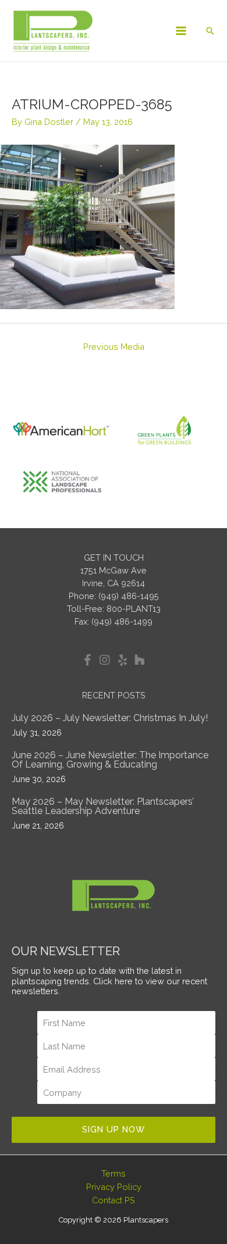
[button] (210, 31)
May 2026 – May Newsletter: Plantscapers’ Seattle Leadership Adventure (103, 806)
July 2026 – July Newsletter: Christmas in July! (110, 717)
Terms (113, 1173)
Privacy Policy (113, 1187)
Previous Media (113, 347)
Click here (113, 981)
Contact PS (113, 1200)
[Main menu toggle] (181, 31)
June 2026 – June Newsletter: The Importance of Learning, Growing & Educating (110, 760)
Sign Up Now (113, 1129)
